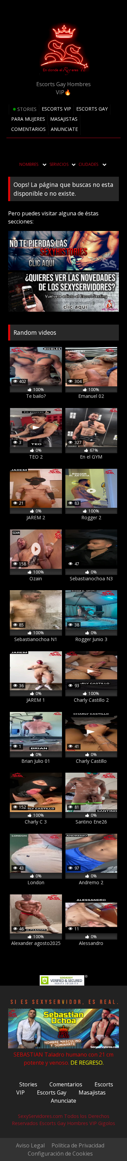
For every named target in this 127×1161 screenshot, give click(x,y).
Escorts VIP (56, 108)
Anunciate (64, 129)
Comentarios (28, 129)
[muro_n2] (63, 309)
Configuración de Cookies (60, 1153)
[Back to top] (106, 1120)
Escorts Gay (92, 108)
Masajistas (64, 119)
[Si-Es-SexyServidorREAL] (63, 1004)
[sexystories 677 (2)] (63, 268)
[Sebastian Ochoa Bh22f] (63, 1046)
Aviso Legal (30, 1145)
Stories (27, 109)
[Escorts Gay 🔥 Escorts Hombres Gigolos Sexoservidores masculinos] (63, 49)
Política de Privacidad (77, 1145)
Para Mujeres (28, 119)
